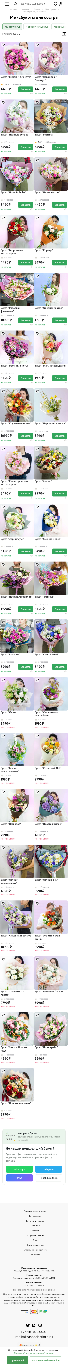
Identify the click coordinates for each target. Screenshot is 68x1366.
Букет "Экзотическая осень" (47, 937)
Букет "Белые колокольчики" (10, 769)
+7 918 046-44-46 (49, 1177)
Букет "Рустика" (44, 134)
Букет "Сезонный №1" (48, 768)
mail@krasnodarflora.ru (34, 1337)
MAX (19, 1177)
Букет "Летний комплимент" (9, 881)
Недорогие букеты (37, 26)
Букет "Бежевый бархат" (49, 991)
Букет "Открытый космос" (16, 935)
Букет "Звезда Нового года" (14, 1049)
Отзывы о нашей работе (35, 1250)
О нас (35, 1240)
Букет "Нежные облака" (15, 134)
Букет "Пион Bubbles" (13, 192)
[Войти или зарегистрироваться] (61, 4)
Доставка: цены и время (35, 1211)
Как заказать (35, 1216)
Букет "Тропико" (44, 596)
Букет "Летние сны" (46, 879)
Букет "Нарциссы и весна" (50, 423)
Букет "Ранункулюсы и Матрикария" (14, 483)
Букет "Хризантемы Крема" (12, 993)
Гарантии (35, 1226)
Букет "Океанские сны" (49, 307)
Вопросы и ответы (35, 1235)
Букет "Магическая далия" (51, 365)
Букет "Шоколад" (11, 823)
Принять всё (17, 1360)
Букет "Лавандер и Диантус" (46, 78)
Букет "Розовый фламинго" (10, 309)
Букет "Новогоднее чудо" (16, 1103)
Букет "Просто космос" (48, 823)
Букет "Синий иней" (47, 654)
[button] (7, 4)
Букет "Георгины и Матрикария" (12, 251)
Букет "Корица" (44, 250)
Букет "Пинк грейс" (46, 1047)
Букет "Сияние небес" (48, 538)
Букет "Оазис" (9, 712)
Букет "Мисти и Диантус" (16, 76)
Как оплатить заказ (35, 1221)
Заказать (26, 89)
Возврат (35, 1231)
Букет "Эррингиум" (12, 538)
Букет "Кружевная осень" (16, 423)
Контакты (35, 1255)
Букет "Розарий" (10, 654)
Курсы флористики (35, 1245)
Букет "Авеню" (43, 481)
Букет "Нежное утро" (47, 192)
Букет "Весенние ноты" (15, 365)
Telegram (48, 1169)
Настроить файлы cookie (45, 1360)
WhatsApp (19, 1169)
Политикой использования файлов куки (33, 1353)
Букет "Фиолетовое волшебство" (46, 714)
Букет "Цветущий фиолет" (16, 596)
